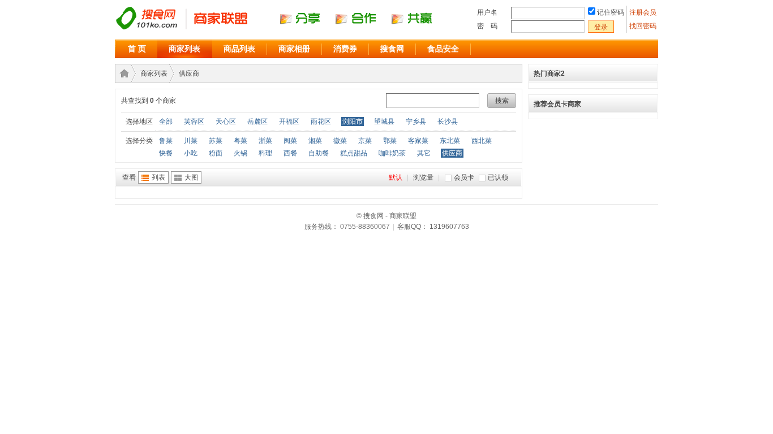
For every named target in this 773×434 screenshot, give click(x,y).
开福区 (289, 121)
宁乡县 (416, 121)
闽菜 (290, 141)
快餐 (166, 153)
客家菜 (418, 141)
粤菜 (240, 141)
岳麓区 (257, 121)
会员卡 (464, 177)
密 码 (487, 26)
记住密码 (610, 12)
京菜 (365, 141)
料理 (265, 153)
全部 (166, 121)
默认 (395, 177)
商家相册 (294, 48)
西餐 (290, 153)
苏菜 (215, 141)
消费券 (345, 48)
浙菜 (265, 141)
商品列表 (239, 48)
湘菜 (315, 141)
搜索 (502, 101)
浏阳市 (352, 121)
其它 (424, 153)
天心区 (226, 121)
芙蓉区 (194, 121)
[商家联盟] (284, 29)
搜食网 (392, 48)
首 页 (137, 48)
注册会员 (643, 12)
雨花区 (321, 121)
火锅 (240, 153)
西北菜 (481, 141)
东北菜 (450, 141)
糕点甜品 (353, 153)
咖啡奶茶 (392, 153)
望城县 (384, 121)
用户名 (487, 12)
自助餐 (318, 153)
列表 (158, 177)
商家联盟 (122, 73)
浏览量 (423, 177)
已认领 (498, 177)
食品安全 (443, 48)
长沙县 (447, 121)
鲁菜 (166, 141)
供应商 (189, 73)
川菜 (190, 141)
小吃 (190, 153)
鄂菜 (390, 141)
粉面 (215, 153)
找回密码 (642, 26)
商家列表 (184, 48)
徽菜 (340, 141)
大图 (191, 177)
